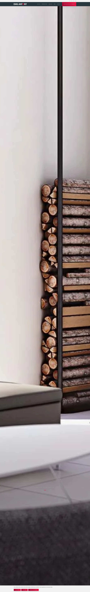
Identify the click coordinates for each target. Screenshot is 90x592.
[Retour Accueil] (20, 4)
